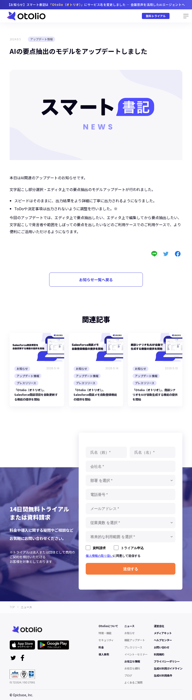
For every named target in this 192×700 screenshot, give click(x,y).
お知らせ (129, 633)
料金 (101, 647)
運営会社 (159, 626)
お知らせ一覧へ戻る (96, 279)
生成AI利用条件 (163, 675)
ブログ (128, 675)
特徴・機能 (105, 633)
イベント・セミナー (136, 654)
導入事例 (104, 654)
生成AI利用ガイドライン (168, 668)
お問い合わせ (161, 647)
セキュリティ (106, 640)
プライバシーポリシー (167, 661)
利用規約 (159, 654)
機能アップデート (134, 640)
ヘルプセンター (163, 640)
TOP (12, 607)
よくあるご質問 (133, 682)
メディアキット (163, 633)
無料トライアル (156, 16)
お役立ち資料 (132, 668)
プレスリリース (133, 647)
